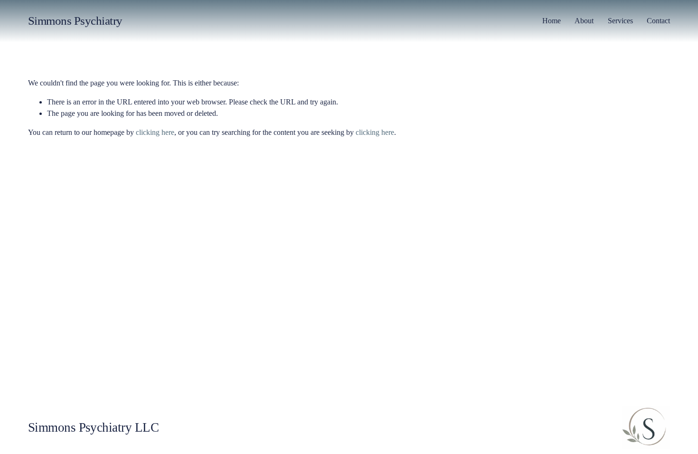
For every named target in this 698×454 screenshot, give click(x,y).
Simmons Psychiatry (75, 20)
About (584, 21)
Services (620, 21)
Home (551, 21)
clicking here (155, 132)
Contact (658, 21)
